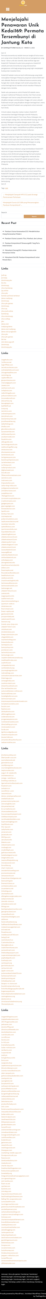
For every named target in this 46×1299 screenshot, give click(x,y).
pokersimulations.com (9, 519)
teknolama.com (7, 1101)
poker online (21, 1282)
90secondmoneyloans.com (11, 475)
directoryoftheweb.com (10, 1029)
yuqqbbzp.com (6, 493)
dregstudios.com (7, 858)
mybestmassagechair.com (10, 927)
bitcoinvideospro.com (9, 1068)
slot (6, 188)
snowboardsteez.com (9, 1132)
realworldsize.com (8, 1099)
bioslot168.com (7, 737)
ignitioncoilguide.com (9, 732)
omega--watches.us (8, 778)
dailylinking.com (7, 424)
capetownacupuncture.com (11, 1065)
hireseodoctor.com (8, 509)
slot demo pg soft (7, 342)
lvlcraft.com (5, 473)
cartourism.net (6, 968)
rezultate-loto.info (8, 524)
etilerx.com (5, 568)
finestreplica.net (7, 570)
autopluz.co (5, 788)
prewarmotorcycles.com (10, 801)
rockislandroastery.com (10, 722)
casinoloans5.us (7, 940)
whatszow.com (6, 449)
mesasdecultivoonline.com (11, 1112)
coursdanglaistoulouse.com (11, 768)
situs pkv (4, 293)
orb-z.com (5, 1106)
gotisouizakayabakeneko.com (12, 1076)
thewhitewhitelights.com (10, 917)
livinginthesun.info (8, 1058)
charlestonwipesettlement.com (12, 1219)
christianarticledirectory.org (11, 1001)
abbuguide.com (7, 442)
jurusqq (4, 278)
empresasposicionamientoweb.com (14, 701)
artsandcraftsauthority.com (11, 740)
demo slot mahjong (8, 329)
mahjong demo (6, 326)
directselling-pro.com (9, 724)
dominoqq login (7, 1277)
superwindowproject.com (10, 955)
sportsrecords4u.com (9, 529)
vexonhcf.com (6, 793)
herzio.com (5, 1040)
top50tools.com (7, 824)
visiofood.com (6, 629)
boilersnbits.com (7, 1114)
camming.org (6, 375)
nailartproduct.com (8, 467)
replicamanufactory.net (9, 521)
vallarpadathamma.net (9, 1096)
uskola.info (5, 593)
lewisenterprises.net (8, 419)
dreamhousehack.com (9, 686)
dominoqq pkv (6, 280)
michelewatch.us (7, 775)
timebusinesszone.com (9, 1253)
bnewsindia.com (7, 642)
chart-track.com (7, 868)
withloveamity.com (8, 434)
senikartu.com (6, 1050)
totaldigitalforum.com (9, 696)
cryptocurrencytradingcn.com (12, 1214)
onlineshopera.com (8, 413)
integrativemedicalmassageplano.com (15, 1176)
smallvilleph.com (7, 850)
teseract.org (5, 622)
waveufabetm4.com (8, 550)
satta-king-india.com (9, 485)
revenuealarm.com (8, 727)
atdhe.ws (4, 919)
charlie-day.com (7, 1165)
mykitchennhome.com (9, 947)
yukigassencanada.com (9, 488)
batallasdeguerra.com (9, 855)
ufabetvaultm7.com (8, 542)
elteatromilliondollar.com (10, 1091)
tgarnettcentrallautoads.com (11, 783)
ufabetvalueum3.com (9, 539)
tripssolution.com (7, 483)
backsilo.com (6, 1189)
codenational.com (7, 717)
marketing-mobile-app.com (11, 1153)
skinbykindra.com (7, 711)
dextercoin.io (6, 999)
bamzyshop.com (7, 647)
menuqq (4, 1274)
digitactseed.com (7, 470)
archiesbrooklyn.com (9, 886)
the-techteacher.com (9, 688)
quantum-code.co (7, 604)
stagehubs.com (6, 360)
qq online (4, 290)
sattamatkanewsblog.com (10, 1212)
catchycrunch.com (8, 388)
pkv (2, 321)
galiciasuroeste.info (8, 852)
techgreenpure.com (8, 457)
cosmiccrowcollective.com (10, 1070)
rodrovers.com (6, 480)
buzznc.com (5, 706)
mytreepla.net (6, 516)
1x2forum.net (6, 362)
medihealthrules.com (9, 660)
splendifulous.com (8, 526)
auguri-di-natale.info (9, 773)
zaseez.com (5, 385)
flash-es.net (5, 1183)
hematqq (12, 1282)
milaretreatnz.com (8, 845)
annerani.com (6, 832)
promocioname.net (8, 873)
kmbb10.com (6, 1140)
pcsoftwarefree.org (8, 421)
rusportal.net (6, 1053)
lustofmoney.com (7, 1250)
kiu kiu (3, 283)
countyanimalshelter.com (10, 1227)
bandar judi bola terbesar (10, 296)
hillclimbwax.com (7, 1243)
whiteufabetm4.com (8, 557)
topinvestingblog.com (9, 822)
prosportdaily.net (7, 616)
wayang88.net (6, 552)
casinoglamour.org (8, 996)
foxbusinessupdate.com (10, 1171)
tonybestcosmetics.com (10, 704)
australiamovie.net (8, 760)
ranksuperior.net (7, 1232)
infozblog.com (6, 891)
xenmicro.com (6, 411)
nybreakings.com (7, 673)
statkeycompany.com (9, 816)
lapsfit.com (5, 511)
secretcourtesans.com (9, 367)
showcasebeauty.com (9, 811)
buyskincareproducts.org (10, 986)
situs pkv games (7, 303)
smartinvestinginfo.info (10, 580)
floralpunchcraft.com (9, 1155)
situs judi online (7, 311)
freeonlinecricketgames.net (11, 878)
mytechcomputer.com (9, 734)
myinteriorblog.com (8, 639)
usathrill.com (6, 663)
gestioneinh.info (7, 614)
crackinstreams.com (8, 501)
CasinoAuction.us (7, 942)
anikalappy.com (7, 560)
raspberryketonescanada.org (11, 657)
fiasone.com (5, 1158)
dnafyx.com (5, 426)
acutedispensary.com (9, 1209)
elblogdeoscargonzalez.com (11, 896)
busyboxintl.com (7, 1083)
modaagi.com (6, 847)
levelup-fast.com (7, 514)
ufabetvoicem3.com (8, 547)
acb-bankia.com (7, 1181)
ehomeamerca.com (8, 452)
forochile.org (6, 865)
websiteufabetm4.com (9, 555)
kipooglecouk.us (7, 945)
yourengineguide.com (9, 670)
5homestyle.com (7, 1004)
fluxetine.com (6, 932)
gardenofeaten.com (8, 1124)
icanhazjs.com (6, 960)
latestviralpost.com (8, 1117)
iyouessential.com (8, 431)
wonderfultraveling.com (10, 870)
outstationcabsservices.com (11, 675)
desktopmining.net (8, 978)
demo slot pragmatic (8, 332)
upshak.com (5, 1186)
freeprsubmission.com (9, 634)
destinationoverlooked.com (11, 1237)
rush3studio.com (7, 1035)
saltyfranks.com (7, 829)
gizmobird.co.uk (7, 763)
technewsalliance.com (9, 583)
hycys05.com (6, 1127)
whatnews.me (6, 606)
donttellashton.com (8, 1032)
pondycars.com (7, 650)
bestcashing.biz (7, 881)
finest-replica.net (7, 611)
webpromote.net (7, 899)
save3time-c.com (7, 791)
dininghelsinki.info (8, 562)
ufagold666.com (7, 637)
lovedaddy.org (6, 1173)
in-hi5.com (5, 1042)
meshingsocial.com (8, 1148)
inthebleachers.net (8, 981)
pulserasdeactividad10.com (11, 973)
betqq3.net (5, 937)
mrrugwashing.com (8, 1178)
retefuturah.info (7, 578)
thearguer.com (6, 1150)
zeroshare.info (6, 840)
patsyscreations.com (8, 396)
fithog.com (5, 906)
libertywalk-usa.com (8, 757)
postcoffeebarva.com (9, 1088)
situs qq (4, 308)
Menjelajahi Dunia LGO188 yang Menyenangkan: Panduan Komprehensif (21, 203)
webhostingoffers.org (9, 447)
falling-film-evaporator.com (11, 1199)
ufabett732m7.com (8, 627)
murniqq (4, 1282)
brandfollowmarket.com (10, 1222)
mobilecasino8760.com (9, 935)
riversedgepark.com (8, 383)
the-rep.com (5, 827)
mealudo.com (6, 1163)
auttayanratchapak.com (10, 1086)
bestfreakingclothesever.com (11, 1196)
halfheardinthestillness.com (11, 924)
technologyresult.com (9, 444)
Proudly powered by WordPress (12, 1293)
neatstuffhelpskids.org (9, 860)
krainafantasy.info (8, 1045)
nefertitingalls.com (8, 393)
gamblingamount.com (9, 1240)
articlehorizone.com (8, 491)
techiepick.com (6, 645)
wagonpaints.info (7, 596)
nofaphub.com (6, 390)
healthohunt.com (7, 575)
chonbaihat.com (7, 894)
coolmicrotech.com (8, 683)
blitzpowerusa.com (8, 1122)
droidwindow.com (8, 632)
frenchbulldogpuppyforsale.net (12, 989)
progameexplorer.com (9, 719)
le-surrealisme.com (8, 809)
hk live (3, 339)
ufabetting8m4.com (8, 534)
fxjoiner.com (5, 709)
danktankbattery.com (9, 1160)
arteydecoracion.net (8, 904)
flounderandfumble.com (10, 573)
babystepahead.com (8, 1235)
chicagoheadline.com (9, 372)
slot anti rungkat (33, 1279)
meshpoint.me (6, 1078)
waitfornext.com (7, 598)
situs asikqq (5, 319)
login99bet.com (7, 365)
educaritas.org (6, 401)
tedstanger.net (6, 588)
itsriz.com (4, 1060)
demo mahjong (6, 298)
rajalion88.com (6, 378)
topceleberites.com (8, 532)
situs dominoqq (7, 316)
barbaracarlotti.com (8, 976)
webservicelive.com (8, 742)
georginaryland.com (8, 911)
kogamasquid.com (8, 991)
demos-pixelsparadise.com (11, 796)
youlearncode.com (8, 437)
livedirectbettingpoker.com (11, 1168)
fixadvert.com (6, 786)
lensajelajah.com (7, 403)
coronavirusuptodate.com (10, 498)
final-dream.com (7, 609)
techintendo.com (7, 455)
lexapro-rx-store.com (9, 983)
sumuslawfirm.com (8, 1201)
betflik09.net (6, 406)
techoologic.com (7, 655)
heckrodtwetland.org (9, 922)
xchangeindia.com (8, 681)
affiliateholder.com (8, 1263)
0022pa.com (5, 837)
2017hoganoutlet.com (9, 1022)
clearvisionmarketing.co (10, 601)
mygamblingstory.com (9, 1017)
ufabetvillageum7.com (9, 544)
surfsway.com (6, 465)
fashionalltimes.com (8, 693)
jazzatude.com (6, 834)
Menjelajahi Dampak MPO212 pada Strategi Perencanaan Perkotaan (20, 195)
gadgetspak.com (7, 503)
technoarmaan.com (8, 699)
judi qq (3, 275)
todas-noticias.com (8, 1047)
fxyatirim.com (6, 439)
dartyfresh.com (7, 416)
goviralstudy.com (7, 965)
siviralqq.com (6, 1191)
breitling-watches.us (8, 781)
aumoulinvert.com (8, 950)
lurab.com (5, 729)
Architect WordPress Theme (35, 1293)
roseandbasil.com (7, 914)
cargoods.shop (6, 1063)
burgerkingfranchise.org (10, 1094)
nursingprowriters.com (9, 1204)
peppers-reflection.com (10, 1255)
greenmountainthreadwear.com (13, 1207)
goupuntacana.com (8, 380)
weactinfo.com (6, 1145)
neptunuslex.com (7, 770)
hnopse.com (5, 1245)
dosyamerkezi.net (7, 806)
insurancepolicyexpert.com (11, 814)
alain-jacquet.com (7, 1073)
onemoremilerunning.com (10, 1130)
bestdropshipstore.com (10, 460)
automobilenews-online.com (11, 691)
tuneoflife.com (6, 1258)
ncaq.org (4, 408)
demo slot (5, 324)
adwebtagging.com (8, 1230)
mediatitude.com (7, 798)
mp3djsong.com (7, 765)
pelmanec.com (6, 1024)
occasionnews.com (8, 1248)
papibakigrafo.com (8, 958)
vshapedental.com (8, 665)
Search (4, 212)
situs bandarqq (6, 288)
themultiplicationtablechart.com (13, 994)
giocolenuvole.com (8, 429)
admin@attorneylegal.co (13, 48)
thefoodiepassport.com (10, 953)
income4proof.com (8, 398)
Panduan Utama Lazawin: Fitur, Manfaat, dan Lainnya (23, 238)
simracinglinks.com (8, 804)
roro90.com (5, 1037)
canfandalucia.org (7, 668)
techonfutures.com (8, 652)
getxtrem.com (6, 1142)
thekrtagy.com (6, 678)
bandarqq (5, 314)
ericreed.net (5, 929)
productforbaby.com (8, 1104)
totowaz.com (6, 1217)
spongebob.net (6, 1081)
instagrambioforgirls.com (10, 1135)
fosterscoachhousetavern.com (12, 1109)
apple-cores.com (7, 971)
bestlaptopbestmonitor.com (11, 909)
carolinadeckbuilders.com (10, 819)
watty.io (4, 1055)
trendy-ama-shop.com (9, 624)
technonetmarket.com (9, 586)
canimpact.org (6, 963)
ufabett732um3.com (8, 591)
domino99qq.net (7, 1027)
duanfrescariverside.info (10, 565)
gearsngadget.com (8, 506)
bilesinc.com (5, 842)
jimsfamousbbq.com (8, 755)
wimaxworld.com (7, 876)
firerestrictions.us (7, 883)
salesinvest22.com (8, 619)
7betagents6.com (7, 496)
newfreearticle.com (8, 1119)
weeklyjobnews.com (8, 1225)
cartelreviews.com (8, 462)
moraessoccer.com (8, 863)
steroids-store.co (7, 901)
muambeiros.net (7, 888)
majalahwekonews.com (9, 1019)
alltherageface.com (8, 714)
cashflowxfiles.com (8, 1137)
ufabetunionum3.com (9, 537)
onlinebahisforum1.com (10, 370)
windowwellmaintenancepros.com (14, 1261)
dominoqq (5, 285)
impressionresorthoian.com (11, 1194)
